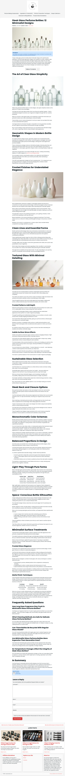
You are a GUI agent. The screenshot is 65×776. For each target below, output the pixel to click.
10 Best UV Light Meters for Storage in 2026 (31, 743)
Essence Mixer (30, 25)
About (24, 757)
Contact (25, 760)
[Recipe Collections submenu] (60, 13)
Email (14, 704)
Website (15, 710)
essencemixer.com (9, 773)
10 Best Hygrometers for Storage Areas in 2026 (8, 743)
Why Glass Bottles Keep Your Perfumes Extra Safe (54, 725)
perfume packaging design (33, 153)
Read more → (4, 752)
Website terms (55, 773)
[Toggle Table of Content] (37, 69)
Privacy (51, 773)
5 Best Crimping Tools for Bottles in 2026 (52, 743)
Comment (15, 684)
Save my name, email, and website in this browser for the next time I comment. (32, 715)
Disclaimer (60, 773)
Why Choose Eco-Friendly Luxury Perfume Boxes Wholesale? (13, 725)
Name (14, 699)
